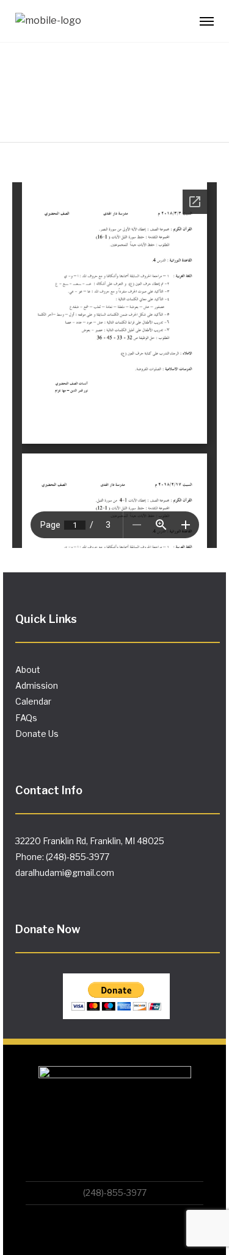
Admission (36, 685)
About (27, 669)
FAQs (26, 718)
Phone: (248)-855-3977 (62, 856)
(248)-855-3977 (115, 1192)
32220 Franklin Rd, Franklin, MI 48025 (89, 841)
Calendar (33, 701)
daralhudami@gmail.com (64, 872)
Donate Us (37, 733)
